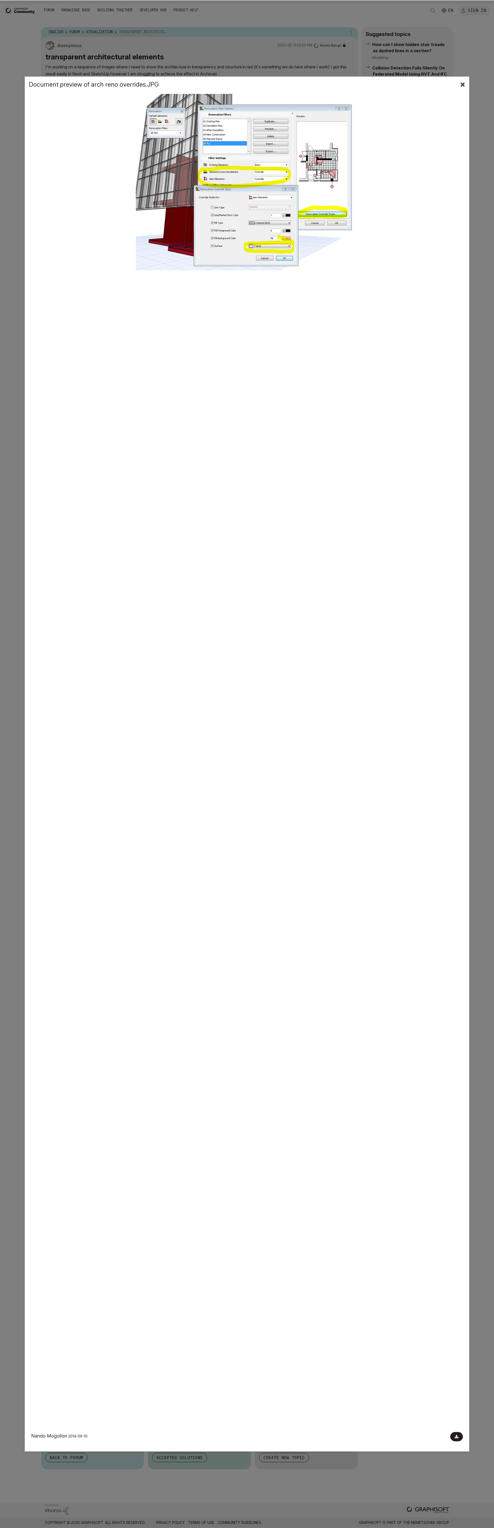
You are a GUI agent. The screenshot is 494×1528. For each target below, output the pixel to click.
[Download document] (456, 1436)
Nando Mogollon (49, 1436)
